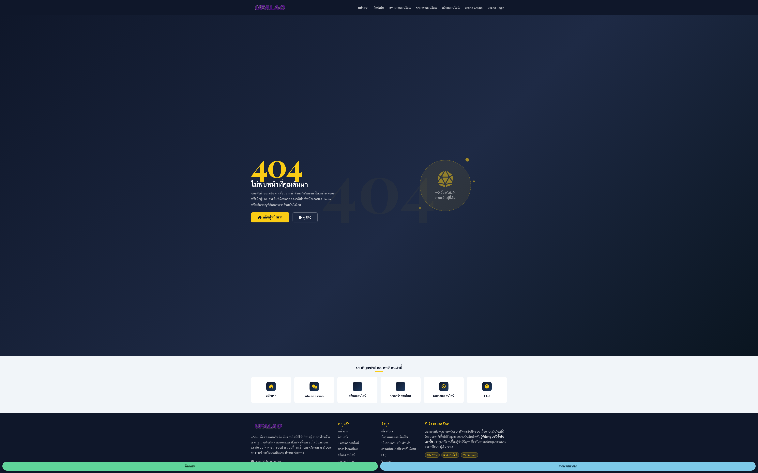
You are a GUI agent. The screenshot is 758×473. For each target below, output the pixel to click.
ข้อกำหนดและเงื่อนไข (394, 437)
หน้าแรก (363, 8)
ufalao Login (496, 8)
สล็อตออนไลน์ (451, 8)
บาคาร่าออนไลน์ (426, 8)
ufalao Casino (474, 8)
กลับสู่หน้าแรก (272, 217)
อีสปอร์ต (379, 8)
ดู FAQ (307, 217)
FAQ (384, 455)
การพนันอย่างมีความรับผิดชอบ (399, 449)
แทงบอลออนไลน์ (400, 8)
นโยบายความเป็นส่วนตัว (395, 443)
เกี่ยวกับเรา (387, 431)
